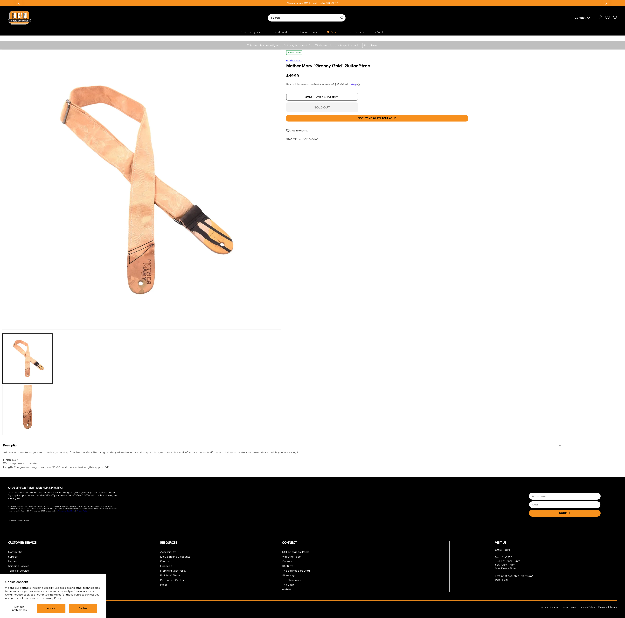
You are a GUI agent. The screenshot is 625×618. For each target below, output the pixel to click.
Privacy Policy (53, 598)
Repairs (13, 561)
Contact (580, 17)
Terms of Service (18, 570)
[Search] (342, 17)
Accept (51, 608)
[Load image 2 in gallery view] (27, 410)
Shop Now (370, 45)
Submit (564, 513)
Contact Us (15, 552)
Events (164, 561)
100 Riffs (287, 566)
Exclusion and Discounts (175, 556)
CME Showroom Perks (295, 552)
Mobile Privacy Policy (173, 570)
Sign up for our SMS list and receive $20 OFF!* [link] (312, 3)
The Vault (288, 585)
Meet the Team (291, 556)
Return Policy (569, 606)
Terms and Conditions (66, 511)
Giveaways (289, 575)
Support (13, 556)
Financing (166, 566)
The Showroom (291, 580)
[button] (282, 445)
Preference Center (172, 580)
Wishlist (286, 589)
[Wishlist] (607, 17)
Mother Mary (294, 60)
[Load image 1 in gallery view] (27, 359)
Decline (83, 608)
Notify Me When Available (377, 118)
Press (163, 585)
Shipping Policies (18, 566)
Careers (287, 561)
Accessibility (168, 552)
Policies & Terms (170, 575)
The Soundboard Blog (296, 570)
